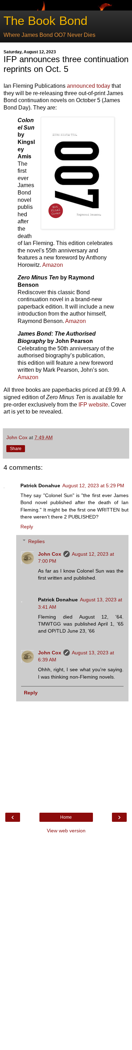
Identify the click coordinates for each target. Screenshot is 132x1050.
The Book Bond (45, 20)
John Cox (49, 554)
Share (15, 448)
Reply (26, 526)
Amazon (52, 265)
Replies (36, 541)
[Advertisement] (66, 943)
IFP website (93, 405)
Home (66, 817)
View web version (66, 830)
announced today (88, 86)
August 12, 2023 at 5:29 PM (93, 485)
